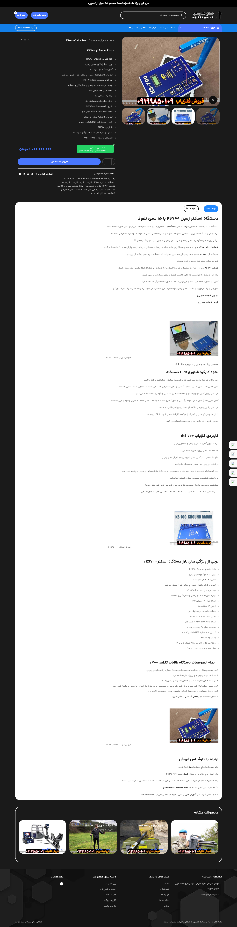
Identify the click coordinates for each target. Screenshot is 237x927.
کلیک (185, 774)
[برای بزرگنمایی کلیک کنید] (213, 100)
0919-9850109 (24, 27)
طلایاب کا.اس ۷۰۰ (70, 182)
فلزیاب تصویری (98, 40)
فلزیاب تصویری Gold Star (187, 364)
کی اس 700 (97, 193)
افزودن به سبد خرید (59, 161)
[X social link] (32, 174)
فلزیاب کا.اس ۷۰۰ (73, 190)
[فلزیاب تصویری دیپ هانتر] (42, 837)
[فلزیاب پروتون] (194, 837)
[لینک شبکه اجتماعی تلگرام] (20, 174)
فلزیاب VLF (111, 895)
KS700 (104, 179)
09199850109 (213, 889)
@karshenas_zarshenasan (175, 788)
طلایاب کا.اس (86, 182)
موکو (17, 922)
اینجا (191, 767)
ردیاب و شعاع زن (108, 889)
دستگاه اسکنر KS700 (104, 182)
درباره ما (165, 895)
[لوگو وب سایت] (205, 15)
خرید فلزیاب (175, 794)
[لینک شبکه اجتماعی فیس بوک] (36, 174)
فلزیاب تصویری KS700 (90, 186)
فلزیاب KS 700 (193, 436)
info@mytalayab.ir (210, 895)
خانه (112, 40)
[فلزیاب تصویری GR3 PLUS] (93, 837)
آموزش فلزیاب (189, 794)
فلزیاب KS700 (108, 186)
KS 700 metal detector (89, 179)
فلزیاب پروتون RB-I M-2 (151, 825)
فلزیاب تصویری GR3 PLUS (99, 825)
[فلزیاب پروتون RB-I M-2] (144, 837)
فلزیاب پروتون (207, 825)
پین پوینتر (111, 883)
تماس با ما (164, 900)
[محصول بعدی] (21, 40)
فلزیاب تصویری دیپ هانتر (48, 825)
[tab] (211, 208)
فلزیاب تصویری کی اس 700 (96, 190)
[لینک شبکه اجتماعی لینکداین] (24, 174)
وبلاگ (166, 906)
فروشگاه (164, 889)
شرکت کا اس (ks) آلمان (178, 227)
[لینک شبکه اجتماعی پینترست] (28, 174)
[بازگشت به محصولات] (25, 40)
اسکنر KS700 (70, 179)
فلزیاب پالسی (109, 906)
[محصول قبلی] (29, 40)
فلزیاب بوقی (110, 900)
